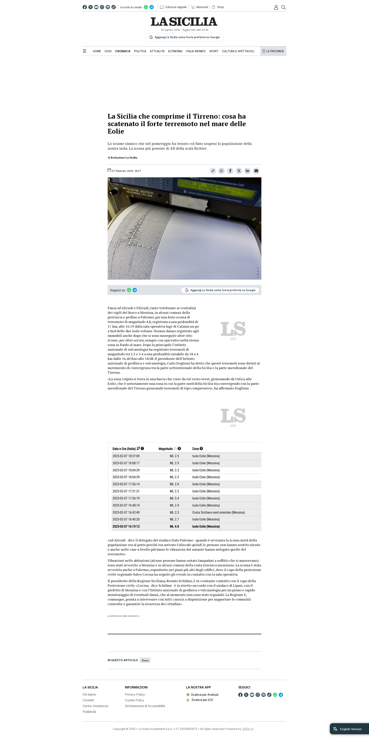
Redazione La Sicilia (124, 157)
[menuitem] (97, 51)
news (145, 660)
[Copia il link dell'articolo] (212, 171)
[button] (276, 7)
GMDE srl (247, 728)
